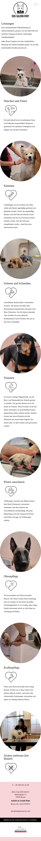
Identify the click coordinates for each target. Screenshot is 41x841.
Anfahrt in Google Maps (20, 801)
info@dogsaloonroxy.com (20, 811)
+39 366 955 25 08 (22, 785)
